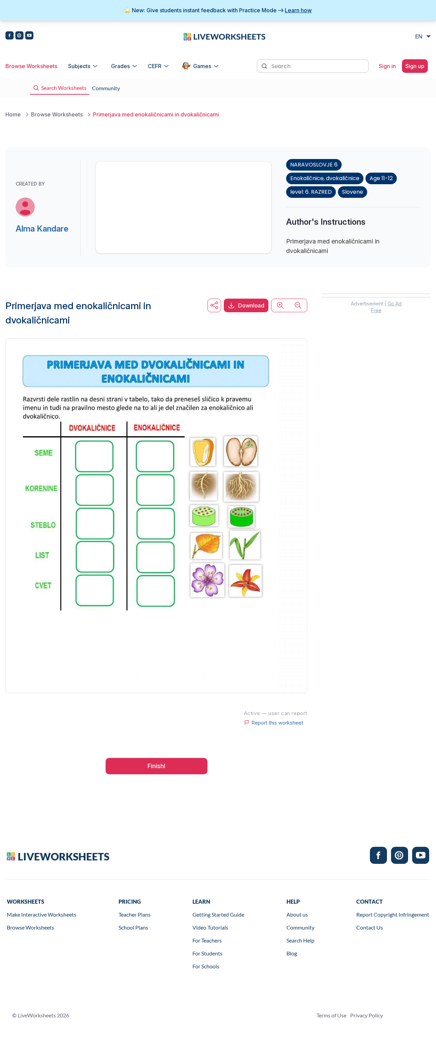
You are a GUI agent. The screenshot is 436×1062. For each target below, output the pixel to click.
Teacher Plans (135, 914)
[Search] (265, 65)
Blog (291, 953)
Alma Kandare (42, 229)
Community (300, 927)
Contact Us (369, 927)
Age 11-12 (381, 178)
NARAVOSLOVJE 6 (314, 165)
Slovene (352, 192)
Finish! (156, 766)
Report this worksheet (277, 722)
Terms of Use (331, 1015)
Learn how (298, 10)
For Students (207, 953)
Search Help (300, 940)
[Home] (224, 36)
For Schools (205, 966)
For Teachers (207, 940)
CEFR (154, 66)
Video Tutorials (210, 927)
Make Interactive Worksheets (41, 914)
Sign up (414, 66)
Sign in (387, 66)
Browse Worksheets (31, 66)
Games (202, 66)
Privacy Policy (366, 1015)
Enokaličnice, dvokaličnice (324, 178)
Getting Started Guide (218, 914)
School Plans (133, 927)
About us (297, 914)
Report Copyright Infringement (392, 914)
